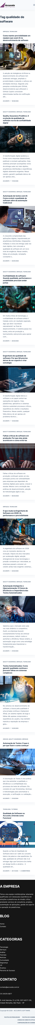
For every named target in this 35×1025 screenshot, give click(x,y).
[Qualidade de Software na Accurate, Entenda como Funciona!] (17, 834)
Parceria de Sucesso (7, 970)
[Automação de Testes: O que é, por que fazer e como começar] (17, 762)
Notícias (3, 957)
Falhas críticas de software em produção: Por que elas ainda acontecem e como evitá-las (16, 438)
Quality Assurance (9, 112)
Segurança (4, 963)
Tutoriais (14, 809)
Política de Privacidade (12, 1017)
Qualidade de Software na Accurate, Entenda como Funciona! (14, 815)
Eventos (3, 968)
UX (1, 965)
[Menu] (34, 5)
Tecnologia (13, 31)
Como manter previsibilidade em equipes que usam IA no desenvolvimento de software (16, 38)
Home (2, 924)
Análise (5, 739)
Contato (3, 926)
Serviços (6, 31)
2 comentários (25, 871)
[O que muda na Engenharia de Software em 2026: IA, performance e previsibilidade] (17, 532)
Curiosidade (4, 960)
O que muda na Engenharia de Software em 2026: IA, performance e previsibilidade (15, 513)
